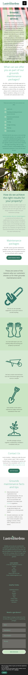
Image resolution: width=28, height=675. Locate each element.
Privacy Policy (14, 598)
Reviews (14, 593)
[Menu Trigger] (24, 3)
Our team (18, 28)
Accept (4, 672)
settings (16, 669)
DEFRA (9, 503)
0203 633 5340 (15, 573)
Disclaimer (14, 602)
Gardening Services (14, 589)
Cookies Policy (14, 600)
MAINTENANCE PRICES (14, 257)
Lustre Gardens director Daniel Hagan (13, 216)
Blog (14, 596)
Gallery (14, 595)
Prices (14, 591)
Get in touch (14, 470)
